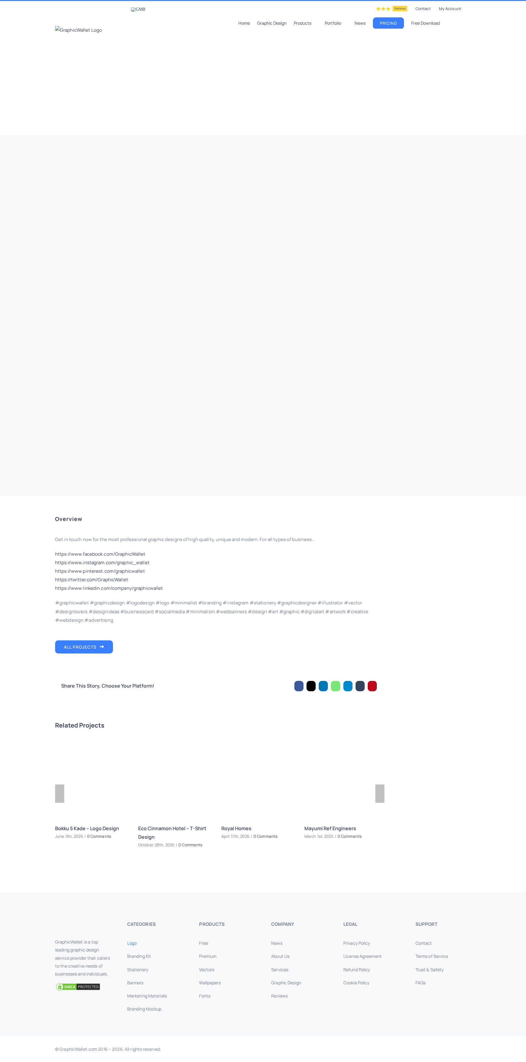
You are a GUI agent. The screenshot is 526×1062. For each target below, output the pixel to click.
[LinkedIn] (323, 686)
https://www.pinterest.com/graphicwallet (100, 571)
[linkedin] (420, 1049)
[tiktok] (459, 1049)
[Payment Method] (263, 1047)
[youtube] (430, 1049)
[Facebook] (299, 686)
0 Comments (99, 836)
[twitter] (400, 1049)
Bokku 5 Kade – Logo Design (87, 828)
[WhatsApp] (335, 686)
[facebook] (391, 1049)
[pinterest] (440, 1049)
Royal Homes (236, 828)
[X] (311, 686)
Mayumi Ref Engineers (330, 828)
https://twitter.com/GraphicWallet (91, 579)
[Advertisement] (263, 90)
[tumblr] (449, 1049)
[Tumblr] (360, 686)
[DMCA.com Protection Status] (82, 986)
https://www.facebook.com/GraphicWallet (100, 554)
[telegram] (469, 1049)
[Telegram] (348, 686)
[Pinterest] (372, 686)
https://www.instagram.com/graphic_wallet (102, 562)
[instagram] (410, 1049)
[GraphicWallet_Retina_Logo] (78, 922)
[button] (462, 22)
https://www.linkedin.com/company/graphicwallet (109, 588)
